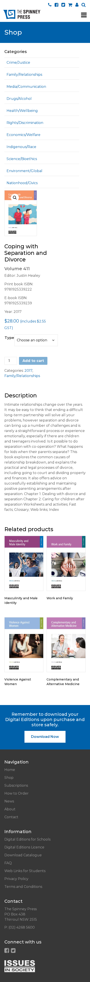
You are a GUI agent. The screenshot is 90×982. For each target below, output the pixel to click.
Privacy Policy (16, 879)
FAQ (8, 863)
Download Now (45, 737)
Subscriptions (16, 785)
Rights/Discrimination (25, 123)
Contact (11, 817)
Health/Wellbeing (22, 111)
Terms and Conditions (23, 887)
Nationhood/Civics (22, 183)
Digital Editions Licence (24, 847)
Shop (9, 778)
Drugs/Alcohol (19, 99)
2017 (28, 370)
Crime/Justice (18, 62)
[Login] (77, 4)
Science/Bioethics (22, 159)
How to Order (16, 793)
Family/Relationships (24, 74)
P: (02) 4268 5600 (19, 927)
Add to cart (33, 361)
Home (9, 770)
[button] (15, 198)
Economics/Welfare (23, 135)
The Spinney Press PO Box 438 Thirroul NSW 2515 (20, 914)
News (9, 801)
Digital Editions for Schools (27, 839)
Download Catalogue (23, 855)
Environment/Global (24, 171)
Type (9, 338)
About (10, 809)
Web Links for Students (24, 871)
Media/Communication (26, 87)
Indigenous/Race (21, 147)
